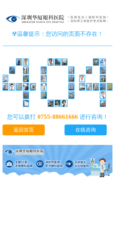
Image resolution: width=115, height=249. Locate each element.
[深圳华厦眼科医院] (57, 26)
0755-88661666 (57, 116)
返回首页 (23, 129)
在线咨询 (85, 129)
